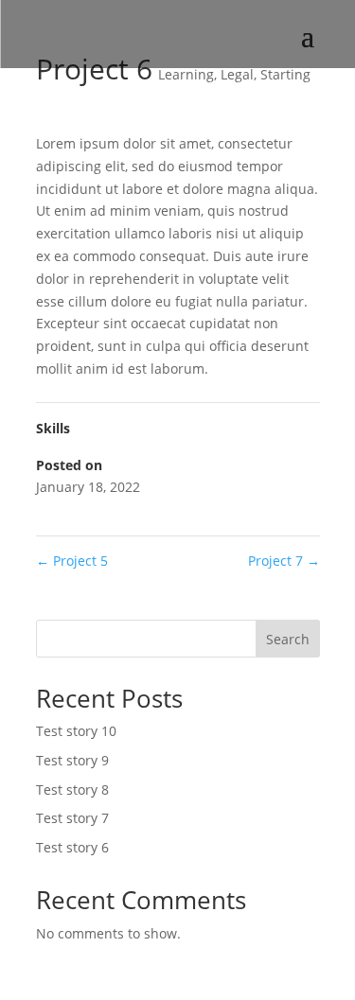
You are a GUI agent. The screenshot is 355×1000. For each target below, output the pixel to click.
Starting (285, 74)
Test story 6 (72, 847)
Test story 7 (72, 818)
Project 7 (284, 561)
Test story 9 (72, 760)
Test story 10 (76, 731)
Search (288, 639)
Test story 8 (72, 789)
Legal (237, 74)
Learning (186, 74)
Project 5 (72, 561)
